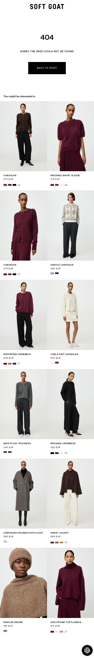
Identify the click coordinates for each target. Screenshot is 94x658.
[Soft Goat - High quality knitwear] (47, 6)
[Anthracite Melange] (5, 452)
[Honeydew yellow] (57, 632)
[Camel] (61, 542)
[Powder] (61, 453)
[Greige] (52, 273)
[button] (87, 650)
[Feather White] (61, 185)
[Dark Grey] (57, 542)
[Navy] (57, 273)
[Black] (14, 185)
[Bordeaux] (10, 185)
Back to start (47, 67)
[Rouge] (10, 364)
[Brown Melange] (5, 631)
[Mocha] (5, 185)
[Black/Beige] (5, 541)
